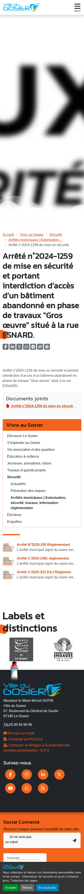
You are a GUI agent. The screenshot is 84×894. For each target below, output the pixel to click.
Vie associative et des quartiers (31, 449)
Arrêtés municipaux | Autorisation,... (35, 240)
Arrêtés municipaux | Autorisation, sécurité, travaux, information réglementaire (38, 503)
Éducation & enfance (23, 456)
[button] (47, 348)
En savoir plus (47, 887)
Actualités (18, 484)
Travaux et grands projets (26, 470)
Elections (14, 515)
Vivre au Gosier (32, 234)
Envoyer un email (20, 733)
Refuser (27, 887)
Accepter (10, 887)
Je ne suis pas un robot (18, 839)
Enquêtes (14, 521)
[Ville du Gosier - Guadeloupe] (32, 689)
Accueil (8, 234)
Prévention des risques (28, 491)
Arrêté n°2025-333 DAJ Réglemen (44, 572)
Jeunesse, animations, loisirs (29, 463)
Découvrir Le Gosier (22, 436)
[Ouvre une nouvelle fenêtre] (10, 774)
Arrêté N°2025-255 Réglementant (43, 544)
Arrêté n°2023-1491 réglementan (43, 558)
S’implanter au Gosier (23, 443)
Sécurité (55, 234)
